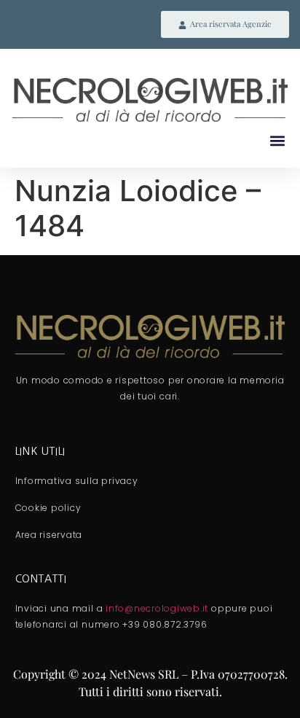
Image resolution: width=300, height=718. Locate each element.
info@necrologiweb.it (157, 608)
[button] (277, 141)
